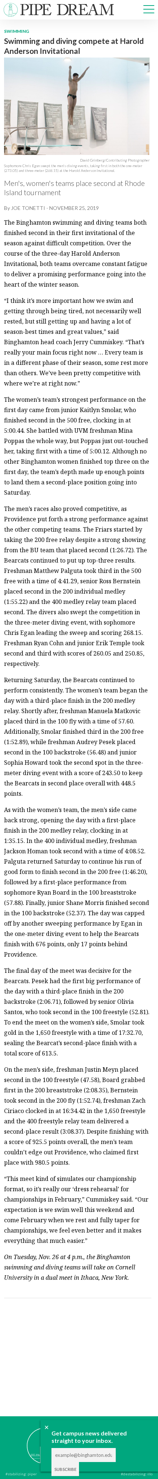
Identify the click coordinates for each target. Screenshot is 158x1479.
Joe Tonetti (28, 208)
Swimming (16, 31)
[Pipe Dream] (33, 1440)
